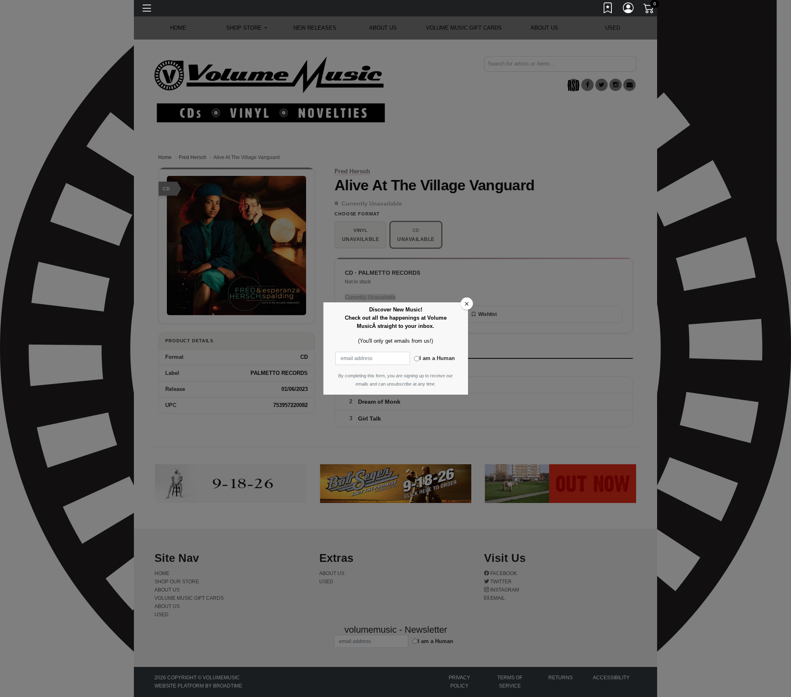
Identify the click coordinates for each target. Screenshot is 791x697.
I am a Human (437, 358)
